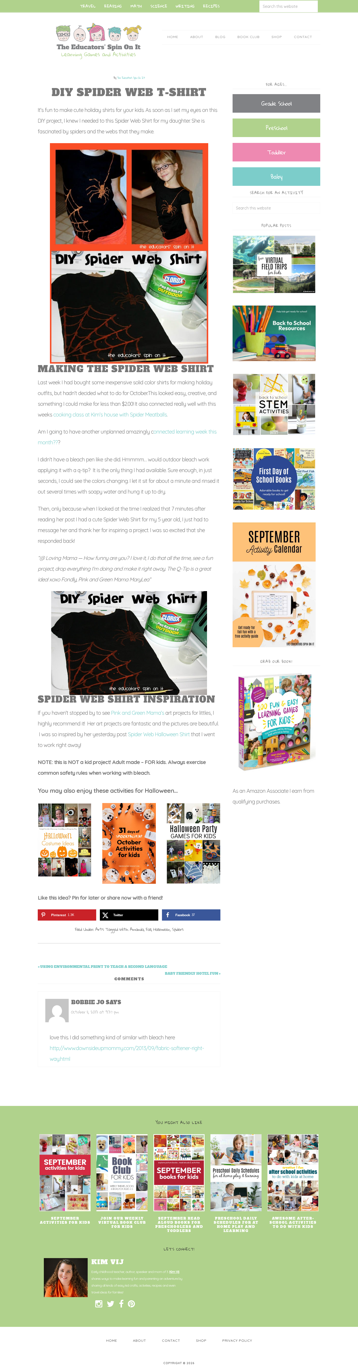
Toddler (276, 152)
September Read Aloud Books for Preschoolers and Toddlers (179, 1224)
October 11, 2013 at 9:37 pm (95, 1012)
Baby (276, 176)
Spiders (177, 929)
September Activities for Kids (65, 1220)
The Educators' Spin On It (99, 41)
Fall (148, 929)
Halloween (161, 929)
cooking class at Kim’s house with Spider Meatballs (110, 414)
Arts (99, 929)
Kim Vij (174, 1272)
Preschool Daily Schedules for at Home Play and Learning (236, 1224)
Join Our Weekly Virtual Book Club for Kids (122, 1222)
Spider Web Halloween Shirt (159, 734)
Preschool (276, 127)
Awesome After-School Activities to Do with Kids (293, 1222)
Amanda (137, 929)
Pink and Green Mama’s (137, 712)
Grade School (276, 103)
